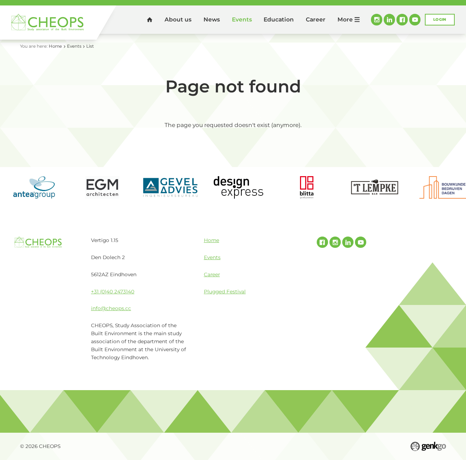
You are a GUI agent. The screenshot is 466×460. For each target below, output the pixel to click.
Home (149, 19)
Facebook (402, 19)
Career (315, 19)
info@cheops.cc (111, 308)
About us (178, 19)
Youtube (414, 19)
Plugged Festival (225, 291)
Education (279, 19)
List (90, 46)
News (212, 19)
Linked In (389, 19)
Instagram (376, 19)
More (345, 19)
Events (242, 19)
